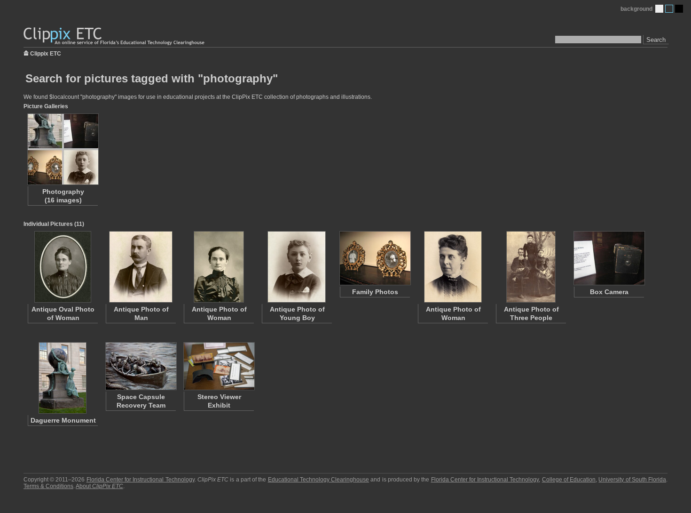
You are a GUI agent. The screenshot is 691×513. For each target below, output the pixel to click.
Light (659, 9)
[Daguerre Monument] (62, 378)
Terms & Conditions (48, 486)
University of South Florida (632, 479)
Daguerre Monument (63, 420)
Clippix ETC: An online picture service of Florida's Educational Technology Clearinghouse (114, 36)
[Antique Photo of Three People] (530, 267)
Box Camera (609, 292)
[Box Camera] (608, 258)
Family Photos (375, 292)
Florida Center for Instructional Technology (140, 479)
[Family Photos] (374, 258)
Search (656, 39)
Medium (669, 9)
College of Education (569, 479)
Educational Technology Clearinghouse (318, 479)
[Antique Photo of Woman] (218, 267)
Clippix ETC (45, 53)
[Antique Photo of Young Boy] (296, 267)
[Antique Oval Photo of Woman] (62, 267)
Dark (679, 9)
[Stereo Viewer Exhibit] (218, 366)
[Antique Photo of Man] (140, 267)
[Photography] (62, 149)
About (99, 486)
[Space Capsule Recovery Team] (140, 366)
